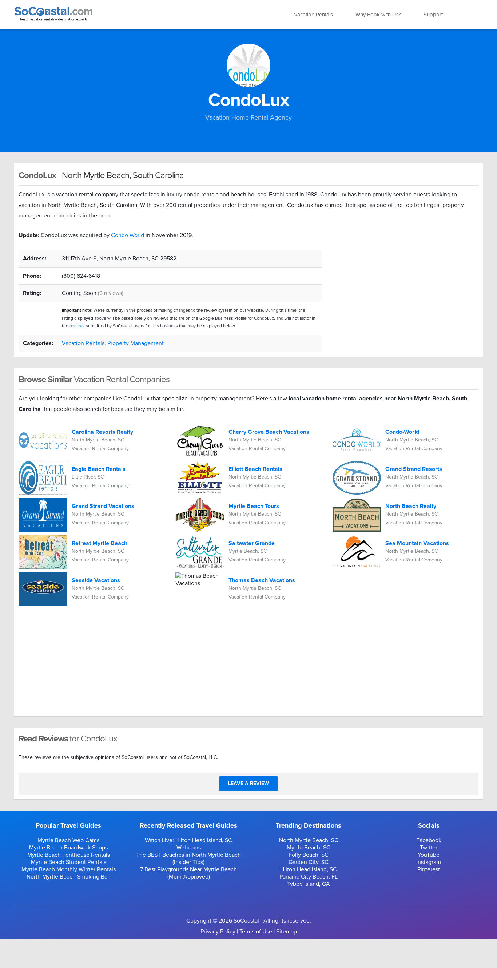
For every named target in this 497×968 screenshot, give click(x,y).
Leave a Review (248, 783)
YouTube (429, 855)
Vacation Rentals (313, 14)
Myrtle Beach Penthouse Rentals (68, 855)
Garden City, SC (309, 862)
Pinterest (428, 869)
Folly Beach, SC (309, 855)
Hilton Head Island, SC (308, 869)
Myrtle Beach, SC (308, 847)
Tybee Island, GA (308, 884)
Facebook (428, 840)
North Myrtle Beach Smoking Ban (69, 876)
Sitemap (286, 931)
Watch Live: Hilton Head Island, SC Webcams (188, 844)
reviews (77, 325)
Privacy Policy (217, 931)
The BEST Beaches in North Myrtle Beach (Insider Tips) (188, 858)
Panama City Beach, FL (308, 876)
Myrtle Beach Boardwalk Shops (68, 847)
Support (433, 14)
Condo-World (127, 235)
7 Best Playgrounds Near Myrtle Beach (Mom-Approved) (188, 873)
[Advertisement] (405, 301)
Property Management (135, 343)
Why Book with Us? (378, 14)
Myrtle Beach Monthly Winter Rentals (68, 869)
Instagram (428, 862)
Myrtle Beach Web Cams (68, 840)
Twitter (428, 847)
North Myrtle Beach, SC (308, 840)
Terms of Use (255, 931)
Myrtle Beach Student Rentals (68, 862)
